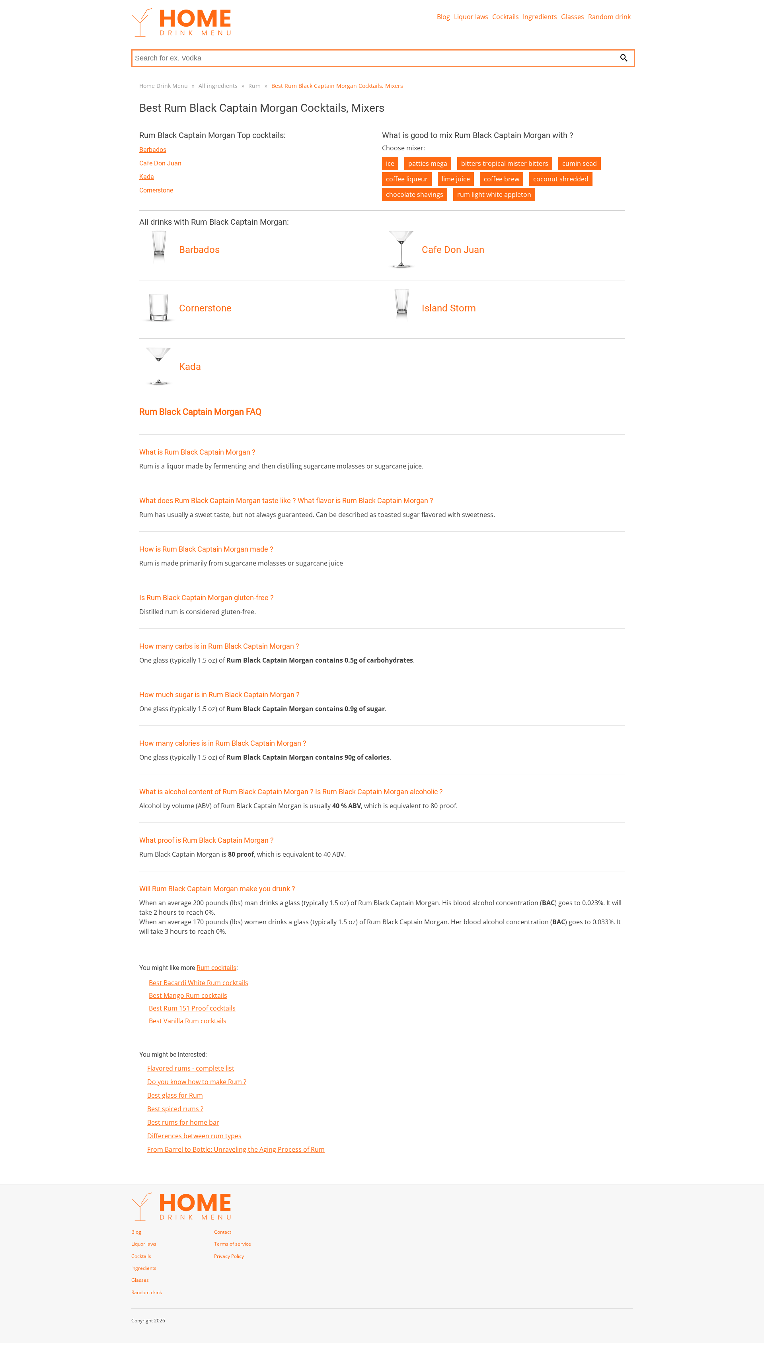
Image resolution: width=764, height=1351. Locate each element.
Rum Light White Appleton (494, 194)
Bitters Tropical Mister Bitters (504, 163)
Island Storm (449, 308)
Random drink (609, 16)
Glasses (572, 16)
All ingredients (218, 85)
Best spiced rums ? (175, 1108)
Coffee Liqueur (407, 179)
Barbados (152, 150)
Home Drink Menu (163, 85)
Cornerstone (156, 190)
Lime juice (456, 179)
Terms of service (232, 1243)
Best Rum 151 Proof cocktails (192, 1008)
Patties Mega (427, 163)
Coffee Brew (501, 179)
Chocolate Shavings (414, 194)
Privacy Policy (229, 1256)
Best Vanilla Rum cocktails (187, 1021)
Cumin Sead (579, 163)
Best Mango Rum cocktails (188, 995)
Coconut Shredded (561, 179)
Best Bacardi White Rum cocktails (198, 982)
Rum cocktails (216, 968)
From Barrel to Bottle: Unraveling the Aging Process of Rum (236, 1149)
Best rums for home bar (183, 1122)
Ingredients (540, 16)
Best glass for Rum (175, 1095)
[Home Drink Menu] (181, 34)
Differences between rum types (194, 1135)
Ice (390, 163)
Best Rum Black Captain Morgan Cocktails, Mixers (337, 85)
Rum (254, 85)
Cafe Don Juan (160, 163)
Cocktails (505, 16)
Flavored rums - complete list (190, 1068)
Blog (443, 16)
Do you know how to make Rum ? (196, 1081)
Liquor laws (471, 16)
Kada (146, 177)
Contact (222, 1232)
